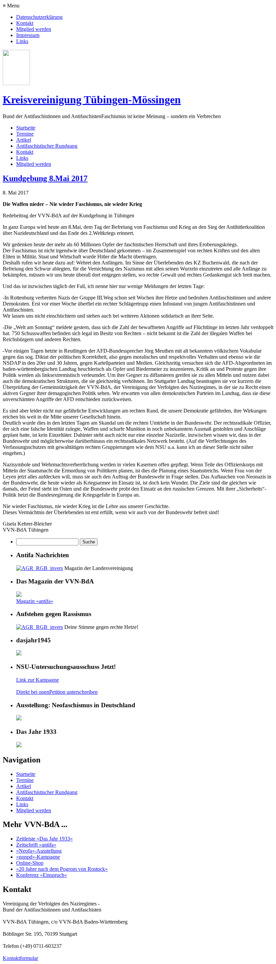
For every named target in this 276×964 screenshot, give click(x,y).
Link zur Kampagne (37, 680)
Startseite (25, 128)
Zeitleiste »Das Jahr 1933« (44, 839)
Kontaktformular (20, 958)
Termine (25, 134)
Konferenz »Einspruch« (41, 875)
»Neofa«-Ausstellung (39, 851)
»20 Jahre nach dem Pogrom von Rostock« (62, 869)
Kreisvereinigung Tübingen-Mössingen (92, 100)
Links (22, 41)
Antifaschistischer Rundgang (46, 146)
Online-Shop (29, 863)
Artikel (23, 140)
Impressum (27, 35)
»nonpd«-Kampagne (38, 857)
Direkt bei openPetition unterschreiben (57, 692)
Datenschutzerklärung (39, 17)
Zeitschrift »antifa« (36, 845)
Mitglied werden (33, 29)
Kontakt (24, 23)
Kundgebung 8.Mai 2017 (45, 178)
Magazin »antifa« (34, 601)
